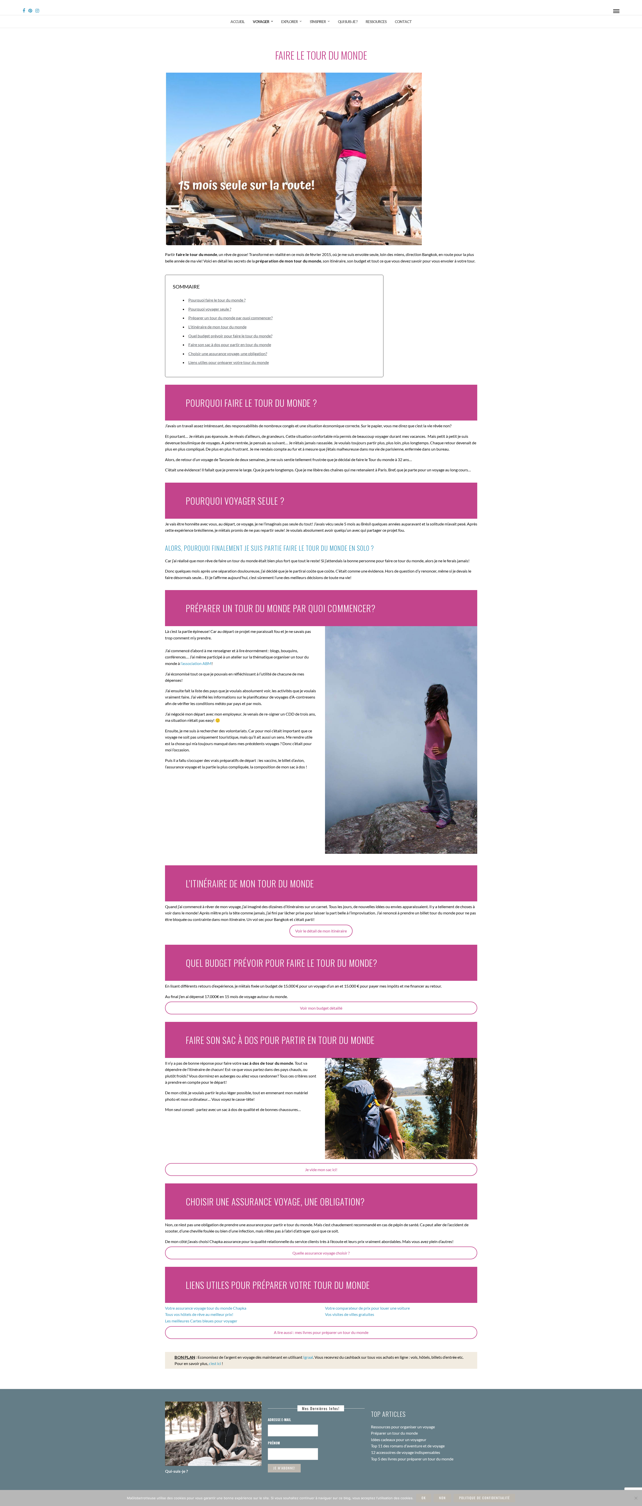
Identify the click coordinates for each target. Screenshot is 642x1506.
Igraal (308, 1357)
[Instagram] (37, 11)
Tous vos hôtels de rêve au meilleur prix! (199, 1314)
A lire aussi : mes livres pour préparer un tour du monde (321, 1332)
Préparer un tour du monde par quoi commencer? (230, 317)
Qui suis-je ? (347, 21)
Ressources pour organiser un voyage (403, 1426)
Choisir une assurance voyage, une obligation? (227, 353)
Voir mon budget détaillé (321, 1008)
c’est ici (215, 1363)
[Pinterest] (30, 11)
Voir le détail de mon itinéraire (321, 930)
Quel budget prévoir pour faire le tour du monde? (230, 335)
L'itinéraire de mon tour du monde (217, 326)
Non (442, 1497)
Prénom (274, 1442)
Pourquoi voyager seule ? (209, 309)
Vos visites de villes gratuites (349, 1314)
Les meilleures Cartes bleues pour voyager (201, 1320)
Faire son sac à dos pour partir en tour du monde (229, 344)
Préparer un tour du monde (394, 1433)
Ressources (376, 21)
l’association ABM (196, 663)
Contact (403, 21)
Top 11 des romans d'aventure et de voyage (408, 1445)
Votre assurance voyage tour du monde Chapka (205, 1308)
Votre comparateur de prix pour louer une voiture (367, 1308)
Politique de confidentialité (484, 1497)
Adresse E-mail (279, 1419)
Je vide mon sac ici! (321, 1169)
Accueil (237, 21)
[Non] (635, 1497)
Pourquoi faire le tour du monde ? (217, 300)
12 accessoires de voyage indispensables (405, 1452)
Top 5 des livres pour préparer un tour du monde (412, 1458)
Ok (424, 1497)
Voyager (261, 21)
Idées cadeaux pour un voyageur (398, 1439)
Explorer (289, 21)
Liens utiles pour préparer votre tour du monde (228, 362)
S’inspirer (318, 21)
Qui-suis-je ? (176, 1471)
